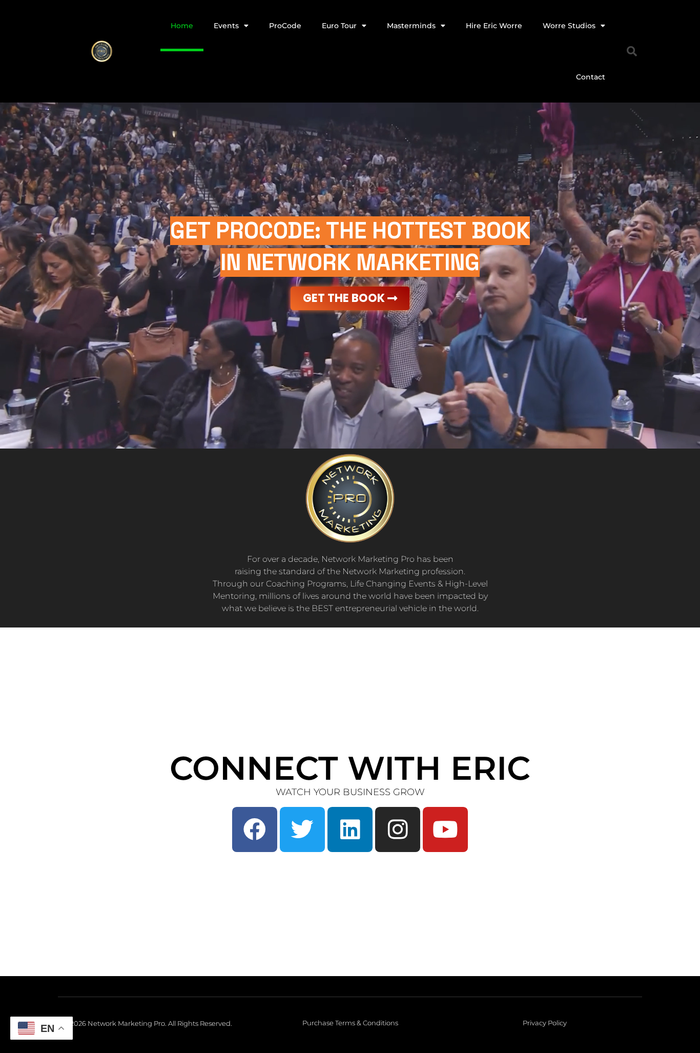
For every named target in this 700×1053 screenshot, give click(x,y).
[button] (632, 51)
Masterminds (411, 25)
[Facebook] (254, 829)
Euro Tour (339, 25)
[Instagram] (397, 829)
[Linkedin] (350, 829)
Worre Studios (569, 25)
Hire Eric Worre (494, 25)
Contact (590, 77)
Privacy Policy (545, 1023)
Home (182, 25)
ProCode (285, 25)
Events (226, 25)
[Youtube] (445, 829)
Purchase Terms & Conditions (350, 1023)
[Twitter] (302, 829)
